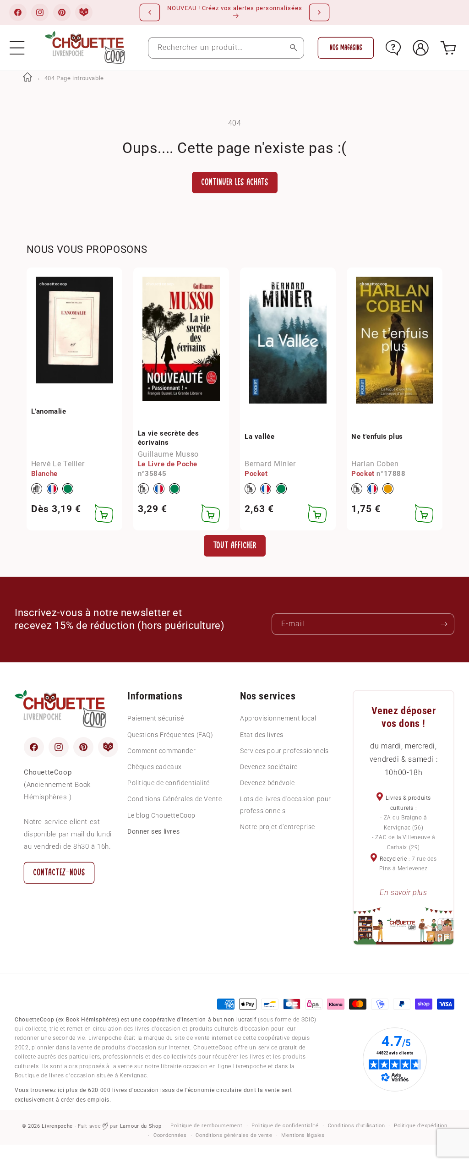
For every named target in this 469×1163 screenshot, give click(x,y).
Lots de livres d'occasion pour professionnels (285, 804)
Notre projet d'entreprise (277, 826)
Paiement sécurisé (155, 718)
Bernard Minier (270, 463)
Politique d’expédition (420, 1126)
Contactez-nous (59, 872)
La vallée (259, 436)
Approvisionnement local (278, 718)
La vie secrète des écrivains (168, 438)
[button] (17, 48)
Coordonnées (170, 1135)
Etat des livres (262, 734)
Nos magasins (346, 48)
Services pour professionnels (284, 750)
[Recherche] (293, 48)
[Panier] (448, 48)
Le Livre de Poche (167, 464)
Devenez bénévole (267, 782)
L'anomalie (48, 411)
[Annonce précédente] (150, 12)
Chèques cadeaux (154, 766)
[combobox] (226, 48)
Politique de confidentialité (168, 782)
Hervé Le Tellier (58, 463)
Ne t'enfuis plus (377, 436)
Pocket (256, 474)
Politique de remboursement (206, 1126)
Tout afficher (234, 545)
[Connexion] (421, 48)
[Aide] (393, 48)
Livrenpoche (57, 1126)
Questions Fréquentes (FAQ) (170, 734)
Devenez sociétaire (269, 766)
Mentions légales (302, 1135)
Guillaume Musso (168, 454)
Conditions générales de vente (234, 1135)
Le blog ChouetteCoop (161, 815)
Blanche (44, 474)
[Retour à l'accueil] (27, 78)
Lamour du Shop (141, 1126)
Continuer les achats (234, 182)
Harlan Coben (374, 463)
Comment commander (161, 750)
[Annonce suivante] (319, 12)
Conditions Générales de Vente (174, 799)
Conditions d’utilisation (356, 1126)
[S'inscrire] (444, 624)
